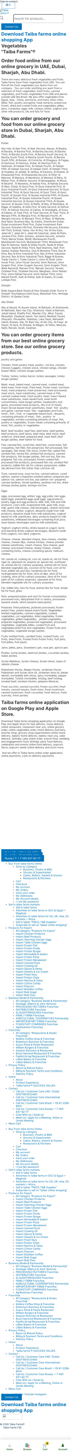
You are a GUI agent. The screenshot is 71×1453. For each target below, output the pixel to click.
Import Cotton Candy (28, 983)
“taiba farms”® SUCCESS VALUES (35, 1085)
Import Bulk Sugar (26, 992)
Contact (13, 1088)
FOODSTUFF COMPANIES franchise (37, 1024)
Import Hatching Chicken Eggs (33, 939)
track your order (25, 892)
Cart (18, 881)
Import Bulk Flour (26, 995)
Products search (8, 19)
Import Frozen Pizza (27, 957)
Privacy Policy (17, 1065)
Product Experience (27, 1082)
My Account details (27, 898)
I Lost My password (27, 901)
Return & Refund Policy (29, 1068)
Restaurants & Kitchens (37, 878)
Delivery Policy (24, 1073)
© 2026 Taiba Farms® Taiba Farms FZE (12, 1426)
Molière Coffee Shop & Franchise (35, 1038)
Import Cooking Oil (26, 965)
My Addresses (24, 895)
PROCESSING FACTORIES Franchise (37, 1006)
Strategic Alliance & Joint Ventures (36, 1003)
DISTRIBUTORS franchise (31, 1009)
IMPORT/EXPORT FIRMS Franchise (36, 1021)
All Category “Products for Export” (36, 930)
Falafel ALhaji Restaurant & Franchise (38, 1056)
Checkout (21, 884)
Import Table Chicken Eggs (31, 942)
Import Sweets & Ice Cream (32, 971)
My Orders (22, 889)
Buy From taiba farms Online (25, 863)
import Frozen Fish (27, 945)
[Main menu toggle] (8, 5)
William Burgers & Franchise (32, 1047)
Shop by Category (26, 866)
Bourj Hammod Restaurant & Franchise (38, 1053)
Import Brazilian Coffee (29, 989)
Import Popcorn (25, 986)
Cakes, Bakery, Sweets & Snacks (42, 875)
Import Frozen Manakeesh (31, 960)
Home (12, 1076)
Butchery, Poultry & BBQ (37, 869)
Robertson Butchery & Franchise (35, 1041)
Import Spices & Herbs (29, 968)
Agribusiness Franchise (29, 1027)
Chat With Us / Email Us (30, 1114)
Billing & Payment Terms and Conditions (39, 1070)
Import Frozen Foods (28, 948)
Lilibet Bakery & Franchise (31, 1059)
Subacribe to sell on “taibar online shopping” (41, 924)
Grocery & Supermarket (37, 872)
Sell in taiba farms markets (24, 904)
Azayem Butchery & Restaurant (34, 1050)
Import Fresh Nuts (26, 974)
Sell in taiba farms (26, 907)
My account (23, 887)
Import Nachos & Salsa (29, 980)
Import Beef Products (28, 936)
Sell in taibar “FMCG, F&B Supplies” (36, 922)
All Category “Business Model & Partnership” (42, 1000)
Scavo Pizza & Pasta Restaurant (35, 1044)
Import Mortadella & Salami (32, 954)
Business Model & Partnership (26, 997)
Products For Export (20, 927)
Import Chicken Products (30, 933)
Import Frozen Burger (28, 951)
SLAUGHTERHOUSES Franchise (34, 1012)
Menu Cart (15, 1123)
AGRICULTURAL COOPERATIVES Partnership (42, 1018)
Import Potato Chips (27, 977)
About (19, 1079)
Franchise (14, 1030)
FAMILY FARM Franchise (30, 1015)
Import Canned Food (28, 962)
